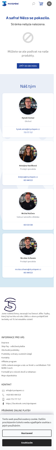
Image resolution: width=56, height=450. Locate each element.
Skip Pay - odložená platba (13, 346)
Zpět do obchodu (28, 66)
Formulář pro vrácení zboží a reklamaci (18, 371)
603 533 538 (28, 225)
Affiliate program (9, 361)
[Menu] (49, 4)
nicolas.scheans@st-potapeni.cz (28, 269)
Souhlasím (27, 442)
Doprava (5, 342)
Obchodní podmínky (10, 350)
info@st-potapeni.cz (15, 390)
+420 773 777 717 (13, 399)
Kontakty (5, 357)
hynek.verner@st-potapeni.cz (28, 129)
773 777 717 (28, 132)
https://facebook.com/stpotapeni (21, 403)
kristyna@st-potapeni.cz (28, 177)
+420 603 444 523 (13, 394)
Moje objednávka (9, 375)
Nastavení (26, 433)
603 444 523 (28, 180)
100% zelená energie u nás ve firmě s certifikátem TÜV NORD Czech (25, 367)
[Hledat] (34, 4)
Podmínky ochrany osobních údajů (16, 354)
